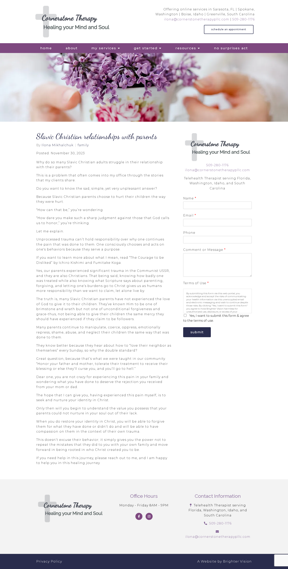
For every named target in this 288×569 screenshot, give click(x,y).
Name (189, 198)
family (83, 145)
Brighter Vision (237, 561)
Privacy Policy (49, 561)
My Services (103, 48)
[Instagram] (149, 516)
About (72, 48)
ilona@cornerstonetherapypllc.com (196, 19)
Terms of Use (196, 283)
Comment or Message (204, 250)
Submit (197, 332)
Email (189, 215)
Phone (189, 233)
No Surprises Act (231, 48)
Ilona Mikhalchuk (57, 145)
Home (46, 48)
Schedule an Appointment (228, 29)
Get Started (146, 48)
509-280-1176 (243, 19)
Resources (185, 48)
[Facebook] (138, 516)
